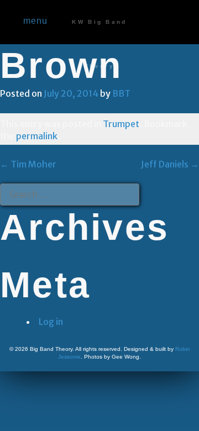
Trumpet (121, 123)
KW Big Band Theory (99, 44)
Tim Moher (28, 164)
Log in (51, 321)
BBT (121, 93)
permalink (36, 135)
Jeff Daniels (170, 164)
